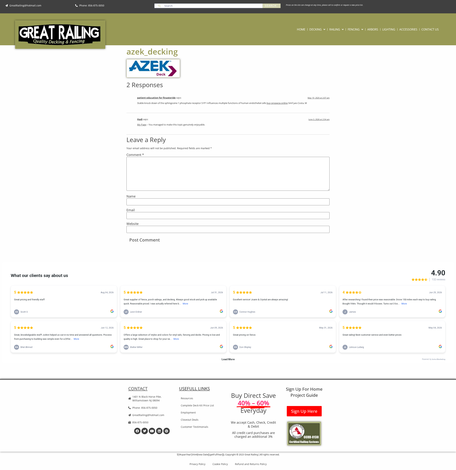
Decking (315, 29)
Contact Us (430, 29)
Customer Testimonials (194, 426)
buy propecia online (277, 103)
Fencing (354, 29)
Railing (334, 29)
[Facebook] (137, 431)
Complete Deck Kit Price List (197, 405)
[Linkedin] (159, 431)
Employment (188, 412)
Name (131, 196)
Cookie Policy (220, 464)
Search (270, 5)
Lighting (388, 29)
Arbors (372, 29)
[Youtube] (152, 431)
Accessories (408, 29)
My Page (141, 124)
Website (132, 224)
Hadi (139, 119)
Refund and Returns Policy (251, 464)
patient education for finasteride (156, 97)
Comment (135, 155)
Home (301, 29)
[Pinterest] (166, 431)
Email (130, 210)
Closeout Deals (189, 419)
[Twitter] (144, 431)
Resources (187, 398)
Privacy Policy (197, 464)
